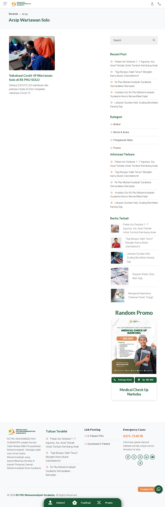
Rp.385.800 (147, 380)
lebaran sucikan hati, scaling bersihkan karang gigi (140, 257)
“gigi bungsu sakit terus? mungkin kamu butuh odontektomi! (139, 242)
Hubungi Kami (124, 380)
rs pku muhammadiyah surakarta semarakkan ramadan (61, 471)
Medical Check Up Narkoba (134, 392)
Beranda (13, 14)
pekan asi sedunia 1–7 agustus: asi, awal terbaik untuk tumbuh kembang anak (139, 228)
